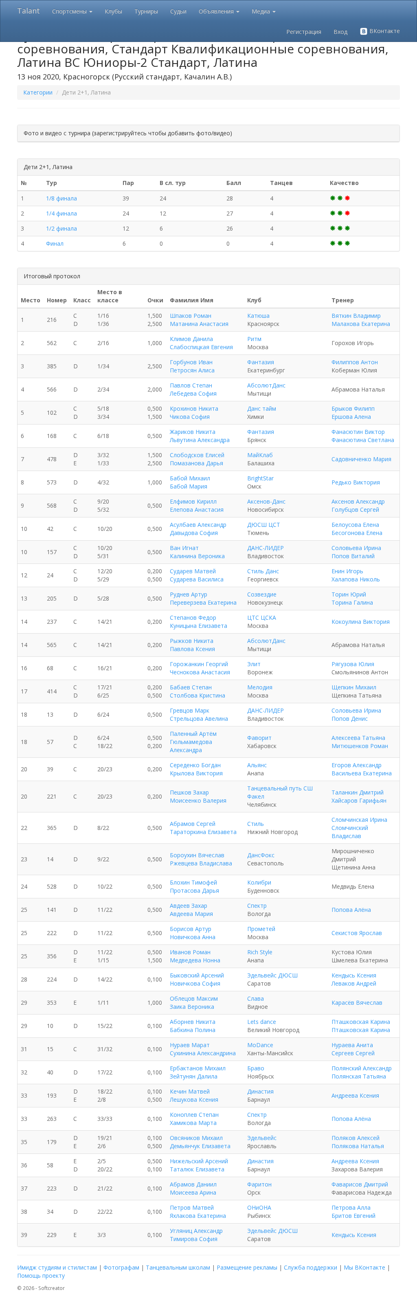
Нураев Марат (190, 1045)
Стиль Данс (263, 571)
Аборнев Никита (192, 1022)
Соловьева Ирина (356, 548)
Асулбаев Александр (198, 524)
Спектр (257, 905)
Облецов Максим (194, 998)
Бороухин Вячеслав (197, 855)
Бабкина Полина (192, 1030)
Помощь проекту (41, 1275)
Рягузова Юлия (352, 664)
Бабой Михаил (190, 478)
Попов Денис (349, 718)
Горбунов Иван (191, 362)
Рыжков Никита (191, 641)
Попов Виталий (353, 556)
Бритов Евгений (353, 1215)
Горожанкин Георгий (199, 664)
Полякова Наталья (357, 1146)
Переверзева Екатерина (203, 602)
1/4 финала (61, 213)
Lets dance (261, 1022)
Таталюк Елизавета (197, 1169)
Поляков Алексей (355, 1138)
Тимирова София (193, 1239)
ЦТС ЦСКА (261, 617)
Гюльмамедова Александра (191, 746)
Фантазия (260, 362)
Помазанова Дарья (196, 463)
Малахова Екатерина (360, 324)
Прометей (261, 929)
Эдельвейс (262, 1138)
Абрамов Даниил (193, 1184)
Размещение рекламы (247, 1267)
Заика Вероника (192, 1006)
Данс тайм (261, 408)
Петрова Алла (351, 1207)
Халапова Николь (355, 579)
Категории (38, 92)
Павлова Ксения (192, 649)
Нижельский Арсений (199, 1161)
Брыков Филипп (353, 408)
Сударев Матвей (193, 571)
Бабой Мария (188, 486)
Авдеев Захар (188, 905)
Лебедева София (193, 393)
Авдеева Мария (191, 914)
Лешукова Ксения (194, 1099)
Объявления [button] (217, 11)
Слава (255, 998)
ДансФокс (260, 855)
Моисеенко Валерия (198, 800)
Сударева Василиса (197, 579)
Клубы (113, 11)
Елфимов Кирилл (193, 501)
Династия (260, 1091)
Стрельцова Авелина (199, 718)
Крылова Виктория (196, 773)
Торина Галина (352, 602)
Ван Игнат (184, 548)
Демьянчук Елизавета (200, 1146)
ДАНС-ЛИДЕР (265, 548)
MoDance (260, 1045)
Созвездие (262, 594)
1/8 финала (61, 198)
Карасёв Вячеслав (356, 1002)
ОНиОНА (259, 1207)
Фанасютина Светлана (362, 440)
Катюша (258, 315)
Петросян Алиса (192, 370)
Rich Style (259, 952)
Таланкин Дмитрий (357, 792)
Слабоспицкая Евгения (201, 347)
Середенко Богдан (195, 765)
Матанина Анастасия (199, 324)
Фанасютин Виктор (358, 432)
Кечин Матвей (190, 1091)
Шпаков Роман (190, 315)
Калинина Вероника (197, 556)
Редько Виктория (355, 482)
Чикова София (190, 416)
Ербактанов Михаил (198, 1068)
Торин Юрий (348, 594)
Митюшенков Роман (359, 746)
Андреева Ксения (355, 1095)
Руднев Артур (188, 594)
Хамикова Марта (193, 1123)
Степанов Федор (193, 617)
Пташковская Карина (360, 1022)
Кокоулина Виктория (360, 621)
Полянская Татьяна (358, 1076)
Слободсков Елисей (197, 455)
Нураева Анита (352, 1045)
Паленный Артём (193, 733)
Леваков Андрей (353, 983)
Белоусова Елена (355, 524)
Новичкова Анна (192, 937)
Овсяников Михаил (196, 1138)
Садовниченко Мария (361, 459)
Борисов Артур (190, 929)
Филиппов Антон (354, 362)
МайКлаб (260, 455)
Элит (254, 664)
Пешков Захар (189, 792)
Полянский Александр (361, 1068)
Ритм (254, 339)
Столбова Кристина (197, 695)
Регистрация (303, 31)
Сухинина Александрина (203, 1053)
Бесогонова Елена (356, 533)
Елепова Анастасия (197, 509)
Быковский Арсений (197, 975)
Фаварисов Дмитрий (359, 1184)
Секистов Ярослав (356, 933)
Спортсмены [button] (70, 11)
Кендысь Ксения (353, 975)
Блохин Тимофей (193, 882)
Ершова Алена (351, 416)
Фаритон (259, 1184)
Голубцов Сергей (355, 509)
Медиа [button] (262, 11)
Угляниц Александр (196, 1231)
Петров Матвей (192, 1207)
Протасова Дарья (194, 890)
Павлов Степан (191, 385)
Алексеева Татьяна (358, 738)
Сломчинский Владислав (349, 832)
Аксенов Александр (358, 501)
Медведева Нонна (195, 960)
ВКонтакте (384, 31)
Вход (340, 31)
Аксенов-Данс (266, 501)
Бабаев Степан (191, 687)
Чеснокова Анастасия (200, 672)
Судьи (178, 11)
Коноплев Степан (194, 1114)
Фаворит (259, 738)
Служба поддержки (310, 1267)
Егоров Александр (356, 765)
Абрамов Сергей (192, 824)
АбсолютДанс (266, 385)
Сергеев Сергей (353, 1053)
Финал (55, 243)
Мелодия (259, 687)
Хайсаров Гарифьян (358, 800)
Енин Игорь (347, 571)
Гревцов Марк (189, 710)
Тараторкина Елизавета (203, 832)
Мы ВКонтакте (364, 1267)
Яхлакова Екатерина (198, 1215)
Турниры (146, 11)
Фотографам (121, 1267)
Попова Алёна (351, 909)
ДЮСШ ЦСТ (263, 524)
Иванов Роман (190, 952)
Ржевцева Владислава (201, 863)
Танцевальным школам (178, 1267)
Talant (28, 10)
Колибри (259, 882)
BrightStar (260, 478)
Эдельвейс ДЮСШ (272, 975)
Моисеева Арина (193, 1192)
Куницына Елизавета (198, 625)
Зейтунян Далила (193, 1076)
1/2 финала (61, 228)
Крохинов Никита (194, 408)
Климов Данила (191, 339)
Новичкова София (195, 983)
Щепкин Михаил (353, 687)
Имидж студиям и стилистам (57, 1267)
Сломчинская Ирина (359, 819)
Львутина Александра (200, 440)
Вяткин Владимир (356, 315)
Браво (255, 1068)
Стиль (255, 824)
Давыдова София (194, 533)
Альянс (257, 765)
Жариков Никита (192, 432)
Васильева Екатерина (361, 773)
